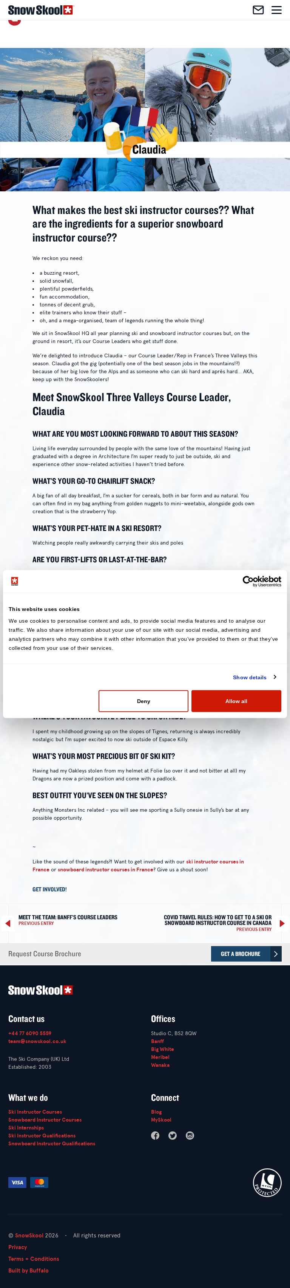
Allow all (236, 701)
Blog (156, 1112)
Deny (143, 701)
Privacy (17, 1247)
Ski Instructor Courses (35, 1112)
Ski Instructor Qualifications (42, 1136)
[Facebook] (155, 1135)
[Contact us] (258, 10)
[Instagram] (190, 1135)
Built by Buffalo (28, 1270)
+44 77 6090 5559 (29, 1033)
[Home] (41, 10)
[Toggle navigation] (276, 10)
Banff (157, 1041)
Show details (250, 677)
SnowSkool (29, 1235)
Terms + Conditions (33, 1259)
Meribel (160, 1057)
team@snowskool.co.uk (37, 1041)
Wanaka (160, 1065)
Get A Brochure (240, 953)
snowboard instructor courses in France (105, 869)
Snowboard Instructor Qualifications (51, 1143)
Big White (162, 1049)
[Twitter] (172, 1135)
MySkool (161, 1120)
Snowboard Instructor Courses (45, 1120)
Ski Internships (26, 1128)
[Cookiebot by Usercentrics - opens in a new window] (248, 581)
